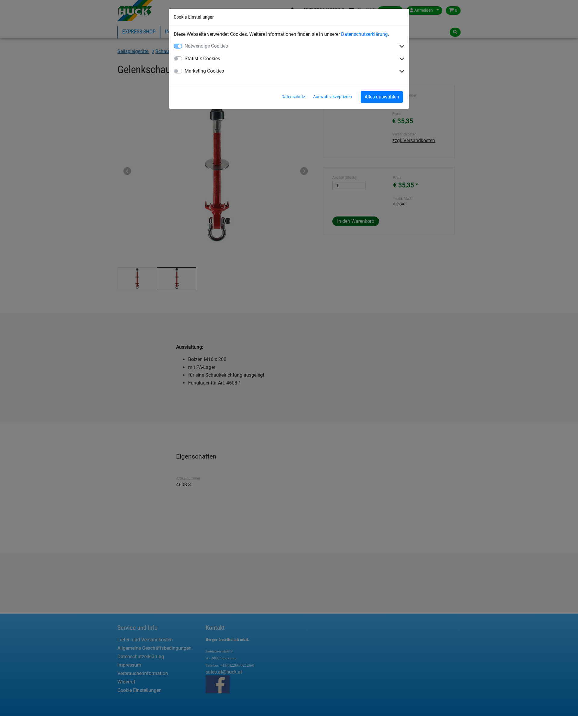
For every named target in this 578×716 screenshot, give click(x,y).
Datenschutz (293, 96)
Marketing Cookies (204, 71)
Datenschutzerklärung (364, 34)
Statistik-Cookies (202, 58)
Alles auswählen (382, 97)
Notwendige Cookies (206, 46)
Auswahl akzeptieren (332, 96)
